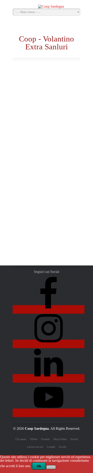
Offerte (33, 439)
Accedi (62, 446)
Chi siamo (20, 439)
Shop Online (60, 439)
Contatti (51, 446)
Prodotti (45, 439)
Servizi (74, 439)
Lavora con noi (35, 446)
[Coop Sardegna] (51, 5)
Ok (39, 466)
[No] (51, 467)
